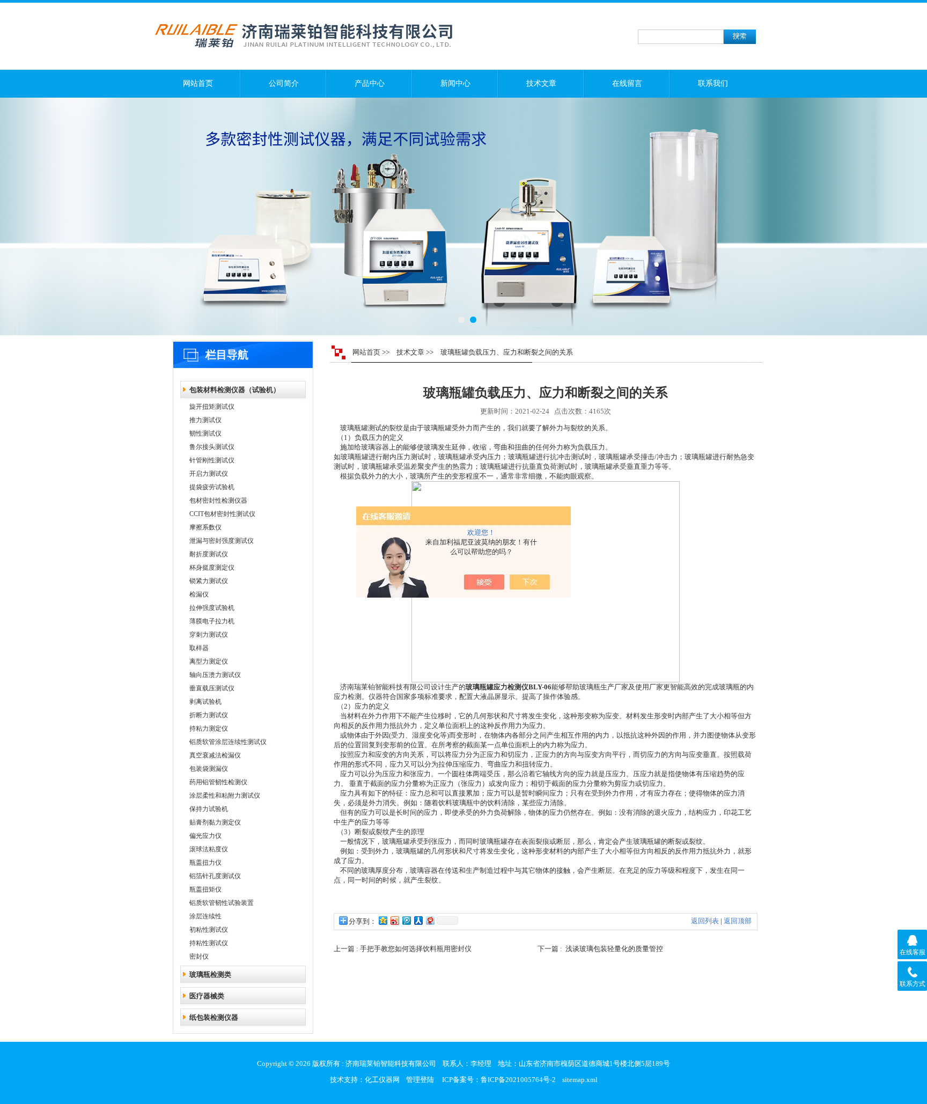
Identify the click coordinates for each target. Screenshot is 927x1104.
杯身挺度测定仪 (211, 567)
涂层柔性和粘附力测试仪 (224, 795)
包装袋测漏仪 (208, 768)
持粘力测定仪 (208, 728)
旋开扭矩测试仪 (211, 406)
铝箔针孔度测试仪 (215, 876)
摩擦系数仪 (205, 527)
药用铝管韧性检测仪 (218, 782)
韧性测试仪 (205, 433)
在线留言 (627, 83)
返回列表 (705, 921)
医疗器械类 (206, 996)
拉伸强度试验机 (211, 608)
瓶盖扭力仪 (205, 862)
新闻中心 (455, 83)
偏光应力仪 (205, 836)
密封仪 (199, 956)
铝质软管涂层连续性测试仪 (228, 742)
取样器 (199, 648)
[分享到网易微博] (430, 920)
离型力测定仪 (208, 661)
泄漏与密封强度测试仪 (221, 540)
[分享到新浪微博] (394, 920)
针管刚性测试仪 (211, 460)
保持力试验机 (208, 809)
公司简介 (284, 83)
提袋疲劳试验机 (211, 487)
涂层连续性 (205, 916)
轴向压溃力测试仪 (215, 675)
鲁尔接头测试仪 (211, 447)
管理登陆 (420, 1080)
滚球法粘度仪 (208, 849)
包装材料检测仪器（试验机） (234, 390)
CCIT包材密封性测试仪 (222, 514)
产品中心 (370, 83)
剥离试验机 (205, 701)
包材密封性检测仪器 (218, 500)
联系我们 (713, 83)
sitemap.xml (580, 1080)
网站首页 (198, 83)
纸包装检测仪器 (213, 1017)
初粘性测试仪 (208, 929)
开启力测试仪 (208, 473)
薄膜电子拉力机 (211, 621)
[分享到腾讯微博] (406, 920)
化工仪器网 (382, 1080)
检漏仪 (199, 594)
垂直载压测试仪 (211, 688)
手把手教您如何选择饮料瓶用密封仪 (416, 949)
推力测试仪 (205, 420)
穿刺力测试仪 (208, 634)
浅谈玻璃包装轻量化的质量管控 (614, 949)
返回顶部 (738, 921)
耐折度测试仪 (208, 554)
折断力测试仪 (208, 715)
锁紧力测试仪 (208, 581)
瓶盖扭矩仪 (205, 889)
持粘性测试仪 (208, 943)
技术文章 (541, 83)
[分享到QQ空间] (382, 920)
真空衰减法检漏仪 (215, 755)
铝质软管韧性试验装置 (221, 903)
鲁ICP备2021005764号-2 (518, 1080)
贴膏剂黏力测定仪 (215, 822)
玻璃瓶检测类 (210, 974)
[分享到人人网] (418, 920)
